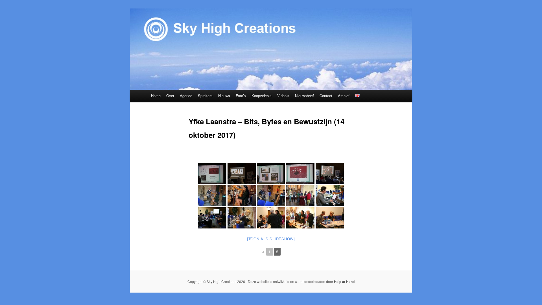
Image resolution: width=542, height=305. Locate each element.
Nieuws (224, 95)
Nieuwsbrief (304, 95)
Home (156, 95)
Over (170, 95)
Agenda (186, 95)
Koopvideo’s (262, 95)
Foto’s (241, 95)
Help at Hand (344, 281)
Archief (343, 95)
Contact (326, 95)
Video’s (283, 95)
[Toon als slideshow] (271, 238)
